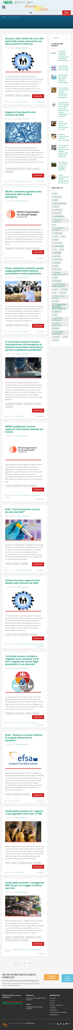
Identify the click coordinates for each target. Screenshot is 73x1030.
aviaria (9, 485)
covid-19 (59, 246)
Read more (38, 96)
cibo (63, 236)
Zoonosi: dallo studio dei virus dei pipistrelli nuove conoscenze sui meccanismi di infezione (24, 41)
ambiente (59, 216)
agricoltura (57, 197)
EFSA (29, 168)
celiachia (56, 236)
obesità (65, 289)
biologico (10, 248)
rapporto (18, 485)
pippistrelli (11, 95)
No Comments (40, 102)
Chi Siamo (53, 998)
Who (65, 337)
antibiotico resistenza (57, 221)
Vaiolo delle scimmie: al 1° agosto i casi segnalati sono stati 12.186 (24, 812)
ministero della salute (59, 285)
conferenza (20, 248)
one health (11, 713)
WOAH (29, 248)
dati (9, 863)
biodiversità (58, 233)
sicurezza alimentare (57, 319)
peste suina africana (58, 297)
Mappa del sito (54, 1015)
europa (57, 263)
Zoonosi (25, 102)
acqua (55, 193)
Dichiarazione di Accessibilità (58, 1012)
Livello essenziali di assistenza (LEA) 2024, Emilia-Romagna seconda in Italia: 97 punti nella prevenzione (63, 151)
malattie (10, 325)
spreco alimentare (57, 324)
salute (55, 315)
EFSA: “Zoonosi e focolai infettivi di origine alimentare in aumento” (23, 737)
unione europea (57, 332)
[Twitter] (66, 1023)
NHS (39, 937)
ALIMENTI (16, 570)
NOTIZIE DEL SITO (27, 723)
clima (56, 240)
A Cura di (52, 1000)
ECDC (9, 634)
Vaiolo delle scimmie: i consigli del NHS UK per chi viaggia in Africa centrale (24, 885)
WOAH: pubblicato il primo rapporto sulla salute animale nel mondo (24, 429)
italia (55, 277)
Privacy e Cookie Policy (56, 1005)
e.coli (23, 168)
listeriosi (16, 563)
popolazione (29, 403)
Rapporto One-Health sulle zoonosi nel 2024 (20, 113)
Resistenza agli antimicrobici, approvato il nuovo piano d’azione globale (63, 78)
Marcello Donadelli (23, 744)
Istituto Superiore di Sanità (26, 644)
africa (9, 937)
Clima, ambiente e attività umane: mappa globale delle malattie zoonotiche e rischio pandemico (24, 270)
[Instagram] (60, 1023)
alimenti (56, 206)
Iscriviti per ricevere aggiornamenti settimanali (36, 998)
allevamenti (11, 403)
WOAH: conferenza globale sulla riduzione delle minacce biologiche (23, 194)
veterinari (20, 713)
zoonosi (27, 95)
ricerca (57, 311)
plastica (56, 301)
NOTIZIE (21, 102)
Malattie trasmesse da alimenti (27, 495)
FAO (56, 266)
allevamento (57, 213)
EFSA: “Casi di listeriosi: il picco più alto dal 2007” (22, 510)
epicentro (57, 256)
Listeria (37, 168)
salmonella (17, 794)
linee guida (57, 281)
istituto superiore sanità (59, 273)
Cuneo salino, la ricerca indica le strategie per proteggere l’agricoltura (63, 166)
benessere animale (57, 229)
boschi (20, 403)
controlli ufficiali (58, 243)
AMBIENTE (16, 416)
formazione (57, 269)
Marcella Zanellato (21, 48)
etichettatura (58, 259)
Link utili (52, 1003)
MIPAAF (56, 289)
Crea (55, 249)
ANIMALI (16, 102)
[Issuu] (69, 1023)
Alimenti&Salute (58, 210)
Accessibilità (53, 1010)
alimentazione (60, 203)
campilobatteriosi (13, 168)
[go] (66, 38)
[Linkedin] (57, 1023)
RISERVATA (66, 13)
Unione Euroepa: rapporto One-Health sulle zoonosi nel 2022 (22, 581)
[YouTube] (63, 1023)
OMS (55, 292)
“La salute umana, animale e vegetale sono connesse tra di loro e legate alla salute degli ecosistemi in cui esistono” (22, 660)
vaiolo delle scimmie (26, 863)
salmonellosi (24, 634)
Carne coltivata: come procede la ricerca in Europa (63, 68)
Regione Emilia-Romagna (59, 306)
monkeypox (31, 937)
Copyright (52, 1007)
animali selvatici (19, 937)
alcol (56, 200)
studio (19, 95)
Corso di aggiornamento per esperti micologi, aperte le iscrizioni (63, 125)
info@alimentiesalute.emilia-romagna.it (34, 1007)
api (55, 224)
